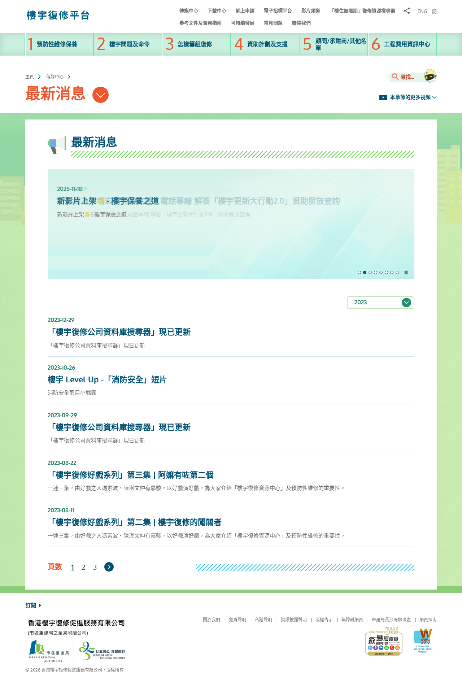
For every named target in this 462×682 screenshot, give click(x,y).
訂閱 (31, 605)
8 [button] (397, 272)
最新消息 (57, 94)
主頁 (29, 77)
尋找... (406, 77)
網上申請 (245, 11)
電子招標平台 (278, 11)
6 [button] (386, 272)
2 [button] (364, 272)
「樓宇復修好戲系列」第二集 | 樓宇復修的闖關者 (135, 522)
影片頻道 (310, 11)
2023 (360, 302)
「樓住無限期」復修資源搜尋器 (362, 11)
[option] (231, 193)
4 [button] (375, 272)
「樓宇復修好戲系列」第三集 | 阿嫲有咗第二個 (131, 475)
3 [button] (370, 272)
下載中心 (217, 11)
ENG (422, 11)
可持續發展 (242, 23)
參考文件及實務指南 (200, 23)
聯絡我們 (301, 23)
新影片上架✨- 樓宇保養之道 (108, 201)
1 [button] (359, 272)
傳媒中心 (188, 11)
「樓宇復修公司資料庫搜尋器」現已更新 (119, 332)
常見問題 (273, 23)
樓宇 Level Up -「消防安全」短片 (107, 379)
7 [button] (391, 272)
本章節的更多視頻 (410, 97)
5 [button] (381, 272)
